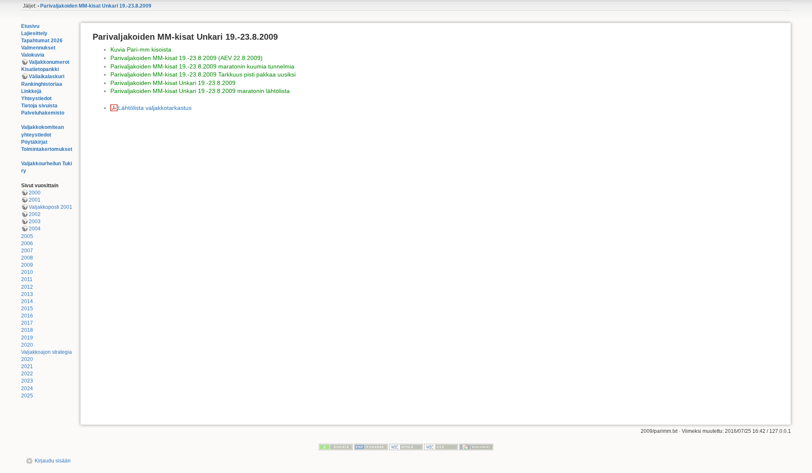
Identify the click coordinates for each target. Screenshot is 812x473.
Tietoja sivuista (39, 106)
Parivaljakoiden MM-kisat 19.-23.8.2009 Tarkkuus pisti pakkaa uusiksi (203, 74)
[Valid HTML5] (406, 447)
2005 (27, 236)
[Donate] (336, 447)
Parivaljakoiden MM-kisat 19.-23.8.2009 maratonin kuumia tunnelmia (202, 66)
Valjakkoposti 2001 (50, 207)
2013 (27, 294)
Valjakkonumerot (49, 62)
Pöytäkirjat (34, 142)
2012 (27, 287)
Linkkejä (31, 91)
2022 (27, 374)
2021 (27, 366)
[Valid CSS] (441, 447)
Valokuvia (32, 55)
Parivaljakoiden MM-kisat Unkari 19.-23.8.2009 (95, 6)
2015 (27, 309)
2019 (27, 338)
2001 (35, 200)
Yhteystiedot (36, 98)
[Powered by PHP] (371, 447)
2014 (27, 301)
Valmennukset (38, 48)
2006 (27, 243)
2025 (27, 396)
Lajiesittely (34, 33)
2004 (35, 229)
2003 (35, 221)
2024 (27, 388)
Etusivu (30, 26)
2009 (27, 265)
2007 (27, 251)
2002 (35, 214)
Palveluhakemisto (42, 113)
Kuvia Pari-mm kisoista (140, 49)
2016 (27, 316)
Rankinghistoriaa (41, 84)
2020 (27, 345)
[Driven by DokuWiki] (476, 447)
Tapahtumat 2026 (42, 41)
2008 (27, 258)
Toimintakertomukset (46, 149)
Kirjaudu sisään (53, 461)
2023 (27, 381)
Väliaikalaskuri (46, 76)
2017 (27, 323)
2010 (27, 272)
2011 (27, 279)
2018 (27, 330)
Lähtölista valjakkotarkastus (155, 107)
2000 (35, 193)
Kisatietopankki (40, 69)
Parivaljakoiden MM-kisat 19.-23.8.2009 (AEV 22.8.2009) (186, 58)
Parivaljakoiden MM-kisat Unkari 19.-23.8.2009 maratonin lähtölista (200, 90)
